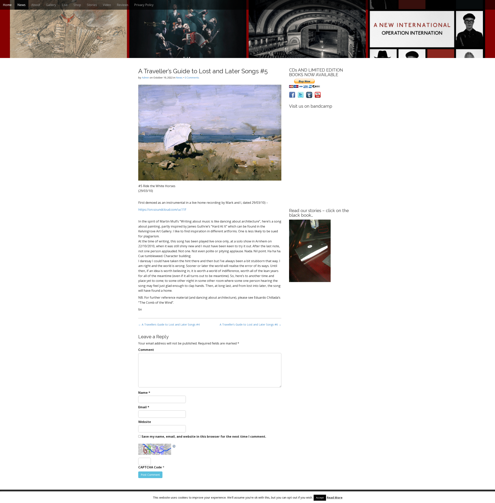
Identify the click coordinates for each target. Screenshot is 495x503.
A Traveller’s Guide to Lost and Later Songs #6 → (250, 324)
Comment (146, 350)
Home (7, 5)
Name (144, 392)
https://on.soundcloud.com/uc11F (162, 209)
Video (107, 5)
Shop (77, 5)
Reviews (122, 5)
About (35, 5)
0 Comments (192, 77)
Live (65, 5)
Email (143, 407)
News (21, 5)
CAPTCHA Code (150, 467)
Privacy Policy (144, 5)
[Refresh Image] (174, 446)
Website (144, 422)
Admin (145, 77)
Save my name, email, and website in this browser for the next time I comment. (204, 436)
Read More (334, 497)
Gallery (51, 5)
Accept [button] (320, 497)
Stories (92, 5)
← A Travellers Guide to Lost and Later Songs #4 (169, 324)
